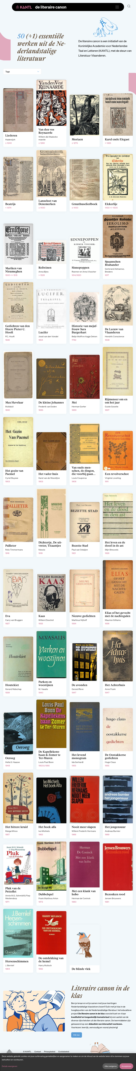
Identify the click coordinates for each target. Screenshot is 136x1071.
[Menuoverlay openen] (117, 7)
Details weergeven (9, 1066)
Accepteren (126, 1066)
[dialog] (68, 1062)
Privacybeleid (49, 1051)
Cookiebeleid (63, 1051)
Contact (37, 1051)
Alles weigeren (111, 1066)
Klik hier (76, 1034)
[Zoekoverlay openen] (129, 6)
